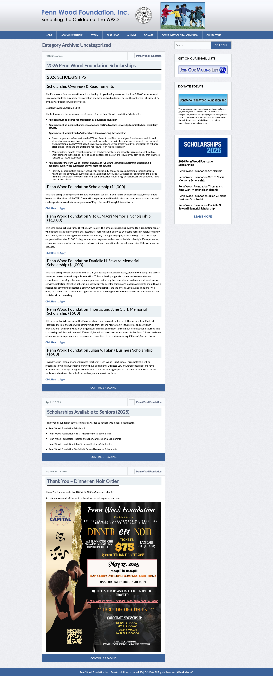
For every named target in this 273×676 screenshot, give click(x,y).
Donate (148, 35)
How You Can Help (72, 35)
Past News (113, 35)
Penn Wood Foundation (148, 55)
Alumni (131, 35)
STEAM (94, 35)
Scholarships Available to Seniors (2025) (88, 412)
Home (49, 35)
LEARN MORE (203, 216)
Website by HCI (185, 672)
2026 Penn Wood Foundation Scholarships (91, 65)
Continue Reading (104, 387)
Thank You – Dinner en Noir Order (83, 481)
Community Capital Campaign (180, 35)
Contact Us (213, 35)
